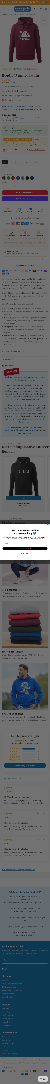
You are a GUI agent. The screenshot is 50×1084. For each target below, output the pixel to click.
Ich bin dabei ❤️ (25, 548)
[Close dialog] (48, 526)
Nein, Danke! (25, 553)
